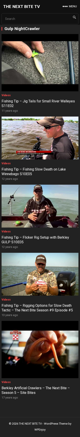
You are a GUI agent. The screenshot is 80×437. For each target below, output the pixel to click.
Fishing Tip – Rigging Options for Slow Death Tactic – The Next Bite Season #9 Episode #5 (37, 307)
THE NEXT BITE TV (21, 6)
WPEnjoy (40, 429)
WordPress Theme (56, 423)
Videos (6, 95)
